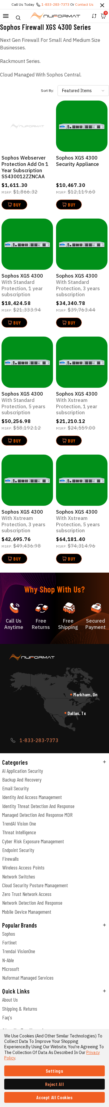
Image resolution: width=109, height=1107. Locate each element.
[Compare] (94, 16)
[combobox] (83, 90)
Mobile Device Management (26, 911)
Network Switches (18, 876)
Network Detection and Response (32, 902)
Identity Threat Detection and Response (38, 806)
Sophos (8, 933)
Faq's (7, 1017)
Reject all (54, 1084)
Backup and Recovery (21, 779)
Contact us (84, 4)
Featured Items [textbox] (77, 90)
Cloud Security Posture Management (35, 885)
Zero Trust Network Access (26, 894)
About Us (10, 999)
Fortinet (9, 942)
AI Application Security (22, 770)
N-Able (8, 960)
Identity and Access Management (32, 797)
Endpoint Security (18, 850)
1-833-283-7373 (55, 4)
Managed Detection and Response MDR (37, 814)
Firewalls (10, 858)
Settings (54, 1071)
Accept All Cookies (54, 1097)
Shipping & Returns (19, 1008)
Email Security (15, 788)
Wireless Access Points (23, 867)
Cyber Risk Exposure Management (33, 841)
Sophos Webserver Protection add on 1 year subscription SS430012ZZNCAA (25, 167)
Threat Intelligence (19, 832)
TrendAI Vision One (19, 823)
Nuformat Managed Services (28, 977)
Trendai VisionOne (18, 951)
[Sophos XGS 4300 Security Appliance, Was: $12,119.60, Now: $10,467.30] (81, 126)
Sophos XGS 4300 (22, 285)
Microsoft (10, 969)
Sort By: (47, 90)
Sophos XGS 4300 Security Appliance (77, 161)
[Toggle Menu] (5, 16)
